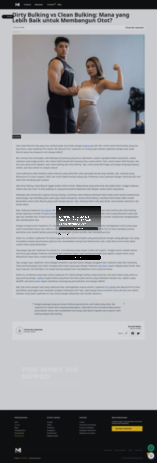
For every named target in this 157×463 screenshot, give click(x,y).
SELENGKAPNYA (78, 228)
